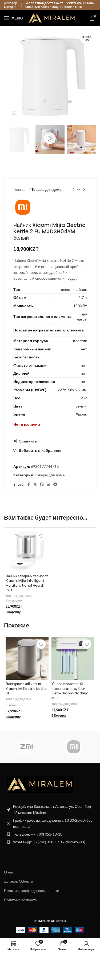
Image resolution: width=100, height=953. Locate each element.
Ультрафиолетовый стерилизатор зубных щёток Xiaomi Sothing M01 (70, 691)
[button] (13, 612)
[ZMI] (26, 746)
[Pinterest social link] (41, 484)
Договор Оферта (10, 5)
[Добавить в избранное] (41, 536)
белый (81, 406)
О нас (9, 872)
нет (84, 349)
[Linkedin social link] (48, 484)
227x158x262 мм (72, 389)
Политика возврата (20, 899)
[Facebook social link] (28, 484)
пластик (80, 340)
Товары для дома (46, 189)
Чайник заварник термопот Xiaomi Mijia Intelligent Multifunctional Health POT (27, 583)
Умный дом (14, 600)
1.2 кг (82, 398)
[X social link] (34, 484)
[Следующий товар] (84, 189)
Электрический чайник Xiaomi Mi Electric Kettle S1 (26, 688)
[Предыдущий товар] (73, 189)
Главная (20, 189)
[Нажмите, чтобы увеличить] (13, 113)
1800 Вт (80, 305)
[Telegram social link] (55, 484)
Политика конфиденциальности (31, 890)
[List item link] (50, 834)
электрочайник (74, 289)
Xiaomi (81, 414)
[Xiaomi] (73, 746)
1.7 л (83, 297)
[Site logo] (52, 17)
